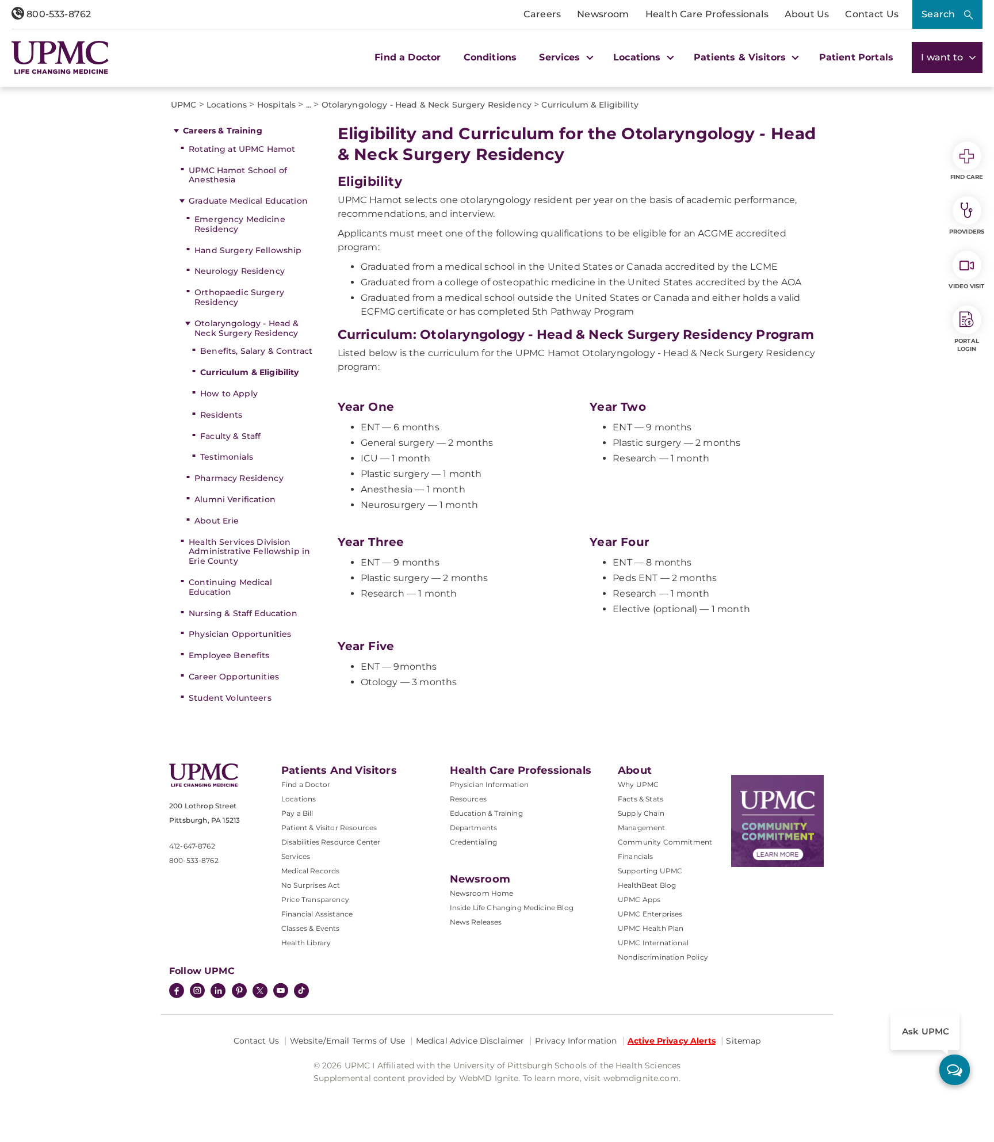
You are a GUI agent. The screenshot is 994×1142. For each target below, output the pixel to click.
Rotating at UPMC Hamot (242, 149)
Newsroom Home (482, 893)
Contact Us (872, 14)
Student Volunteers (230, 698)
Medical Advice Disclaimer (470, 1041)
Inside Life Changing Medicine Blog (512, 907)
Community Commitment (665, 842)
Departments (474, 827)
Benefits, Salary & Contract (256, 351)
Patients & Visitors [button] (741, 57)
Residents (221, 415)
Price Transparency (315, 899)
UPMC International (653, 942)
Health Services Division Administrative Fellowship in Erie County (249, 552)
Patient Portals (856, 57)
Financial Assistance (317, 914)
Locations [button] (638, 57)
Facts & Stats (640, 799)
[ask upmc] (954, 1070)
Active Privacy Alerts (672, 1041)
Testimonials (226, 457)
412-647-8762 (192, 846)
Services (295, 856)
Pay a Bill (297, 813)
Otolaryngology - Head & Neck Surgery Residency (246, 328)
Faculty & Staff (230, 436)
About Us (807, 14)
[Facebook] (176, 992)
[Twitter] (260, 990)
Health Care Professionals (707, 14)
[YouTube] (280, 992)
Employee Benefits (229, 655)
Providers (966, 231)
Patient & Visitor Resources (329, 827)
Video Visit (966, 286)
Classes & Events (310, 928)
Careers (542, 14)
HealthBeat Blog (647, 885)
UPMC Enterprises (650, 914)
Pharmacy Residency (239, 478)
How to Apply (229, 393)
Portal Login (966, 345)
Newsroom (603, 14)
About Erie (216, 520)
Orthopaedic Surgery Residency (239, 297)
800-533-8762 (57, 14)
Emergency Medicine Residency (239, 224)
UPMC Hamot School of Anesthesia (238, 175)
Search (938, 14)
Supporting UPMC (650, 870)
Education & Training (486, 813)
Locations (298, 799)
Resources (468, 799)
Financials (635, 856)
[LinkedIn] (218, 992)
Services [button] (561, 57)
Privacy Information (576, 1041)
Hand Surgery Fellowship (247, 250)
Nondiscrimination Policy (663, 957)
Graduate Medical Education (248, 201)
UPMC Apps (639, 899)
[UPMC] (60, 57)
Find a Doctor (407, 57)
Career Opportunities (234, 676)
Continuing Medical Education (230, 587)
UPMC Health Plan (651, 928)
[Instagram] (197, 992)
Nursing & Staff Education (243, 613)
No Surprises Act (311, 885)
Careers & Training (222, 130)
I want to (943, 57)
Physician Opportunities (240, 634)
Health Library (306, 942)
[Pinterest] (239, 992)
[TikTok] (301, 990)
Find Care (967, 177)
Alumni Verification (235, 499)
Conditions (490, 57)
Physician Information (489, 784)
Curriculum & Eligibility (249, 372)
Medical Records (310, 870)
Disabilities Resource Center (330, 842)
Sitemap (743, 1041)
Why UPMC (638, 784)
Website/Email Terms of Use (348, 1041)
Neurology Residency (239, 271)
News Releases (476, 922)
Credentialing (474, 842)
